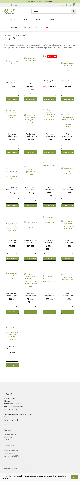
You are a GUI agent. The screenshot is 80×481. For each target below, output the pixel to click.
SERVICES (51, 19)
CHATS (24, 19)
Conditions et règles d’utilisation (16, 406)
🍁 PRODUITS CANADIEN (33, 27)
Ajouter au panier (31, 99)
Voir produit (30, 152)
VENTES (48, 27)
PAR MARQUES (15, 27)
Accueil (9, 35)
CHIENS (13, 19)
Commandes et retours (12, 403)
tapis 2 (9, 48)
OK (74, 477)
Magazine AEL (9, 417)
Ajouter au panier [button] (12, 99)
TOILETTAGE (37, 19)
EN (8, 5)
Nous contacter (9, 398)
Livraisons (8, 401)
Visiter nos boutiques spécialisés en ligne (18, 414)
